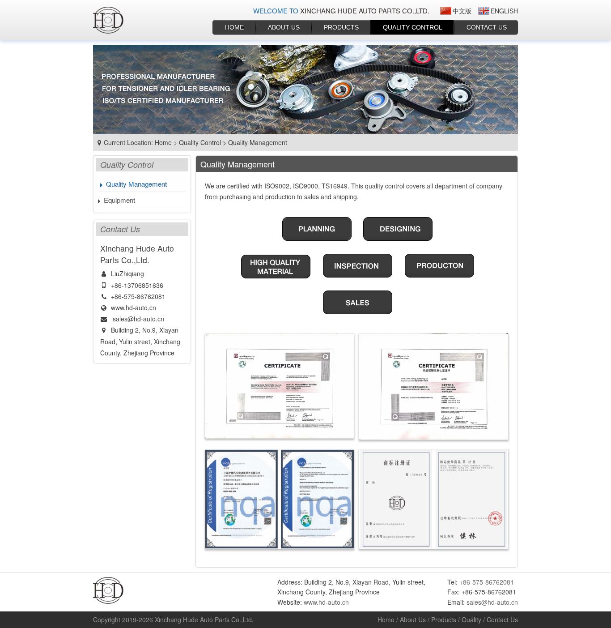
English (504, 10)
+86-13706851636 (137, 285)
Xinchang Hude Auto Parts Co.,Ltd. (204, 619)
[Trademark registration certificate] (433, 499)
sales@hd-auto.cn (138, 318)
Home (234, 27)
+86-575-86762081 (138, 296)
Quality (471, 619)
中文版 (462, 10)
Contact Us (487, 27)
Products (341, 27)
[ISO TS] (279, 499)
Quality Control (412, 27)
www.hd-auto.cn (133, 307)
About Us (284, 27)
